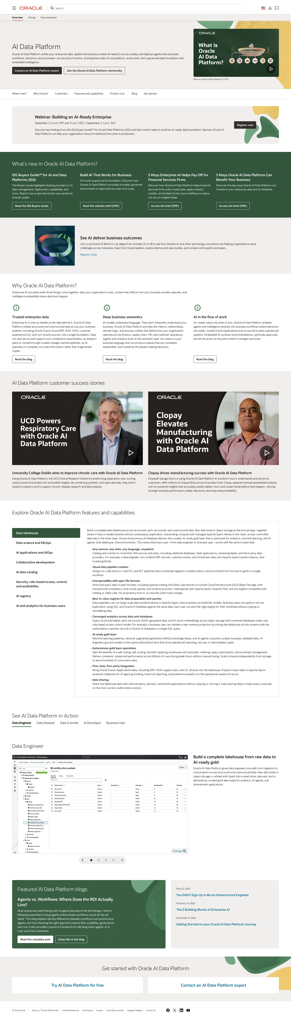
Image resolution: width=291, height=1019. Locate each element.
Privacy (35, 1010)
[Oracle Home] (31, 8)
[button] (14, 8)
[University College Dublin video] (77, 428)
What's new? (19, 93)
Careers (99, 1010)
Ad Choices (88, 1010)
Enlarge (177, 851)
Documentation (49, 18)
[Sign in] (270, 8)
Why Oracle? (40, 93)
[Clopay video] (213, 428)
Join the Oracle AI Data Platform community (94, 70)
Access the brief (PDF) (165, 207)
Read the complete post (35, 939)
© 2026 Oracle (18, 1010)
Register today (88, 254)
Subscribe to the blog (71, 939)
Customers (61, 93)
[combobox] (145, 8)
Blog (134, 93)
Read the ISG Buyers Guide (31, 206)
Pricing (31, 18)
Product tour (117, 93)
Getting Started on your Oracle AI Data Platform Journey (216, 924)
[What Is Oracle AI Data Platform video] (236, 53)
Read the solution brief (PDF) (101, 207)
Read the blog (23, 360)
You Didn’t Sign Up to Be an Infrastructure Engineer (212, 895)
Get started (150, 93)
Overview (17, 17)
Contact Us (151, 1010)
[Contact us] (277, 8)
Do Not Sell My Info (50, 1010)
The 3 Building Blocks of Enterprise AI (203, 909)
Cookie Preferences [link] (70, 1010)
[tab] (43, 543)
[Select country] (263, 8)
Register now (246, 125)
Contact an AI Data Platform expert (37, 70)
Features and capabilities (88, 93)
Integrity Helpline (135, 1010)
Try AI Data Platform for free (77, 985)
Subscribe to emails (115, 1010)
